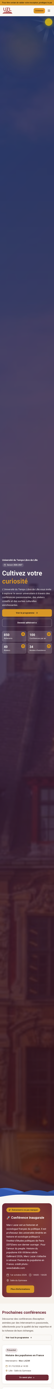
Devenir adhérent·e (27, 622)
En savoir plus (25, 1377)
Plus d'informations (20, 1289)
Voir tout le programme (17, 1337)
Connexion (39, 11)
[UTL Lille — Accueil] (7, 10)
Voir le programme (25, 613)
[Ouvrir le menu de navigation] (49, 11)
